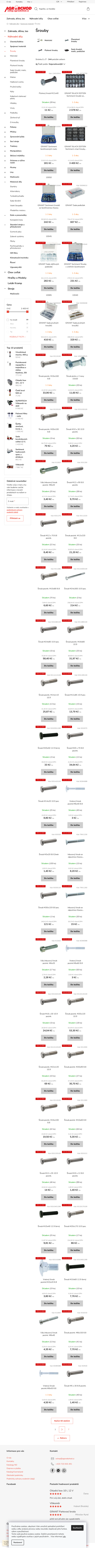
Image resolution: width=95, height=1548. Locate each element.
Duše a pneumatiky (18, 215)
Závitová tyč (15, 117)
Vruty (12, 108)
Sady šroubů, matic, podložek (18, 71)
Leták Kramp (15, 283)
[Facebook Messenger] (58, 1470)
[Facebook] (52, 1470)
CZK (58, 2)
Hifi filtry (14, 253)
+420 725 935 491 (64, 1464)
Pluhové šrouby (16, 65)
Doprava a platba (14, 1468)
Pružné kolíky (15, 87)
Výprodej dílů (16, 267)
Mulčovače (14, 177)
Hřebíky (13, 103)
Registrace (82, 2)
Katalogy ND (12, 1465)
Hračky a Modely (17, 277)
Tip (19, 332)
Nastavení (17, 1542)
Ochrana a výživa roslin (17, 161)
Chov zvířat (14, 272)
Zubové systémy (17, 236)
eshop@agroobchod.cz (65, 1458)
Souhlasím (77, 1528)
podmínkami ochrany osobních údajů (14, 511)
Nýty (12, 91)
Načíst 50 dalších (62, 1421)
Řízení (12, 262)
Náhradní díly (15, 36)
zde (64, 1536)
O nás (9, 2)
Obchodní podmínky (15, 1475)
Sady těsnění (15, 201)
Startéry (13, 186)
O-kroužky (14, 122)
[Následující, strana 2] (62, 1429)
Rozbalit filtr (17, 337)
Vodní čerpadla (16, 205)
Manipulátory (15, 151)
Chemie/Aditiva (16, 41)
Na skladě (19, 320)
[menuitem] (15, 19)
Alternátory (15, 191)
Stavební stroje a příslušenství (17, 225)
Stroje (11, 288)
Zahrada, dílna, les (18, 31)
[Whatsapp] (64, 1470)
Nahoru (63, 1438)
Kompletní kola (16, 220)
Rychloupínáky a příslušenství (17, 247)
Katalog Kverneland (15, 1472)
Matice (13, 77)
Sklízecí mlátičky (17, 155)
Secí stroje (14, 141)
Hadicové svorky (17, 82)
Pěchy (12, 241)
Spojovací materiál (18, 46)
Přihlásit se (15, 518)
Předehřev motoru (17, 210)
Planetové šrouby (17, 60)
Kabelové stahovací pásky (18, 97)
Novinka (19, 328)
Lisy (11, 172)
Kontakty (19, 2)
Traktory (13, 146)
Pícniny (13, 167)
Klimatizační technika (19, 257)
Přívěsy (13, 132)
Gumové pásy (15, 231)
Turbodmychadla (17, 196)
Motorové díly (16, 182)
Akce (19, 324)
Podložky (14, 113)
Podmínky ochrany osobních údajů (21, 1479)
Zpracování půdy (17, 136)
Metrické (13, 56)
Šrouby (13, 51)
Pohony (13, 127)
